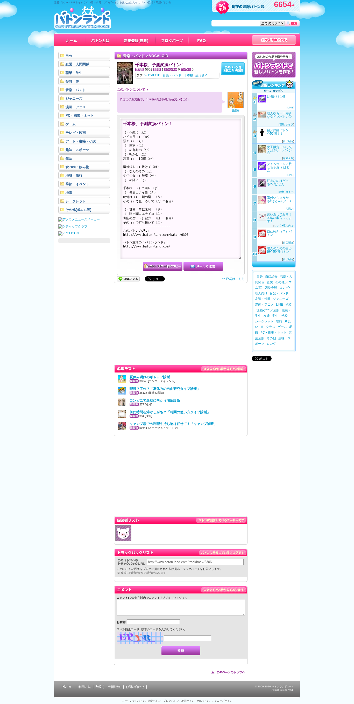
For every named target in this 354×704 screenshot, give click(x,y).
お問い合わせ (135, 687)
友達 (267, 316)
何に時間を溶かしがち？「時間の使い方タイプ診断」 (170, 412)
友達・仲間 (263, 299)
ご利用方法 (83, 687)
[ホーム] (71, 39)
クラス (270, 327)
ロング (271, 344)
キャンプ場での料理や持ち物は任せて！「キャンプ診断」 (173, 424)
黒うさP (201, 75)
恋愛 (270, 282)
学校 (288, 304)
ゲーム (282, 327)
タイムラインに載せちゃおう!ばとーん (280, 167)
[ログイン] (274, 40)
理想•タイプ (286, 124)
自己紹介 (288, 141)
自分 (260, 276)
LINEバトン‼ (276, 96)
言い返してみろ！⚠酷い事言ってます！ (279, 218)
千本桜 (188, 75)
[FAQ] (202, 39)
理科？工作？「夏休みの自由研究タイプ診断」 (165, 389)
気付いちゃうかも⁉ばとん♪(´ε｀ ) (279, 199)
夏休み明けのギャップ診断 (150, 377)
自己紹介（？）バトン (279, 233)
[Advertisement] (84, 325)
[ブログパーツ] (172, 39)
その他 (271, 338)
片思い (289, 208)
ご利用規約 (113, 687)
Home (66, 686)
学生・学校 (280, 316)
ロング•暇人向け (283, 225)
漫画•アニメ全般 (268, 310)
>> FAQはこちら (233, 279)
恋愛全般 (288, 158)
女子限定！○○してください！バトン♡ (279, 150)
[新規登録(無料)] (136, 39)
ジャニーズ (280, 299)
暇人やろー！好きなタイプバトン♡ (279, 115)
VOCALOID (158, 56)
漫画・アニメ (264, 304)
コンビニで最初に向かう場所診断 (155, 400)
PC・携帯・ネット (273, 332)
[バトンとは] (101, 39)
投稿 (181, 651)
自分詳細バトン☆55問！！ (278, 131)
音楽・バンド (134, 56)
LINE (290, 107)
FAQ (98, 686)
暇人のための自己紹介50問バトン (279, 249)
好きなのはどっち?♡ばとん (278, 182)
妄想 (279, 321)
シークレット (264, 321)
